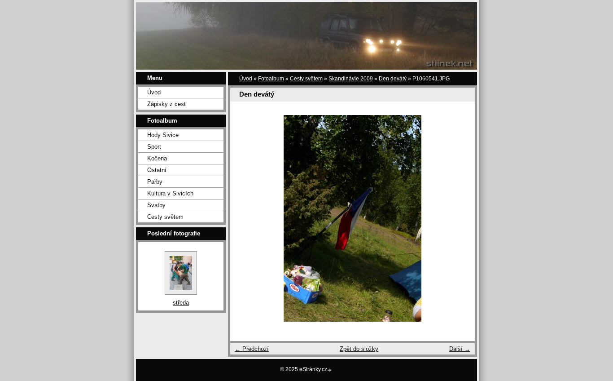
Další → (459, 349)
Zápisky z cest (166, 104)
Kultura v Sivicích (170, 193)
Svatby (156, 205)
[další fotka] (460, 218)
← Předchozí (252, 349)
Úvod (154, 92)
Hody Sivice (163, 135)
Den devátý (393, 78)
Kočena (157, 158)
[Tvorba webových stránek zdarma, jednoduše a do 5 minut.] (330, 370)
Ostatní (156, 170)
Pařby (154, 181)
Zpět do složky (359, 349)
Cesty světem (165, 216)
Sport (154, 146)
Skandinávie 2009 (350, 78)
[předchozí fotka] (245, 218)
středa (181, 302)
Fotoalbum (271, 78)
